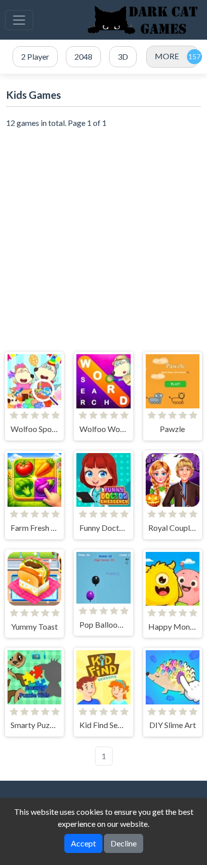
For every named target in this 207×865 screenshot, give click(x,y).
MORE (167, 56)
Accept (83, 843)
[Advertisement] (103, 240)
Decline (124, 843)
